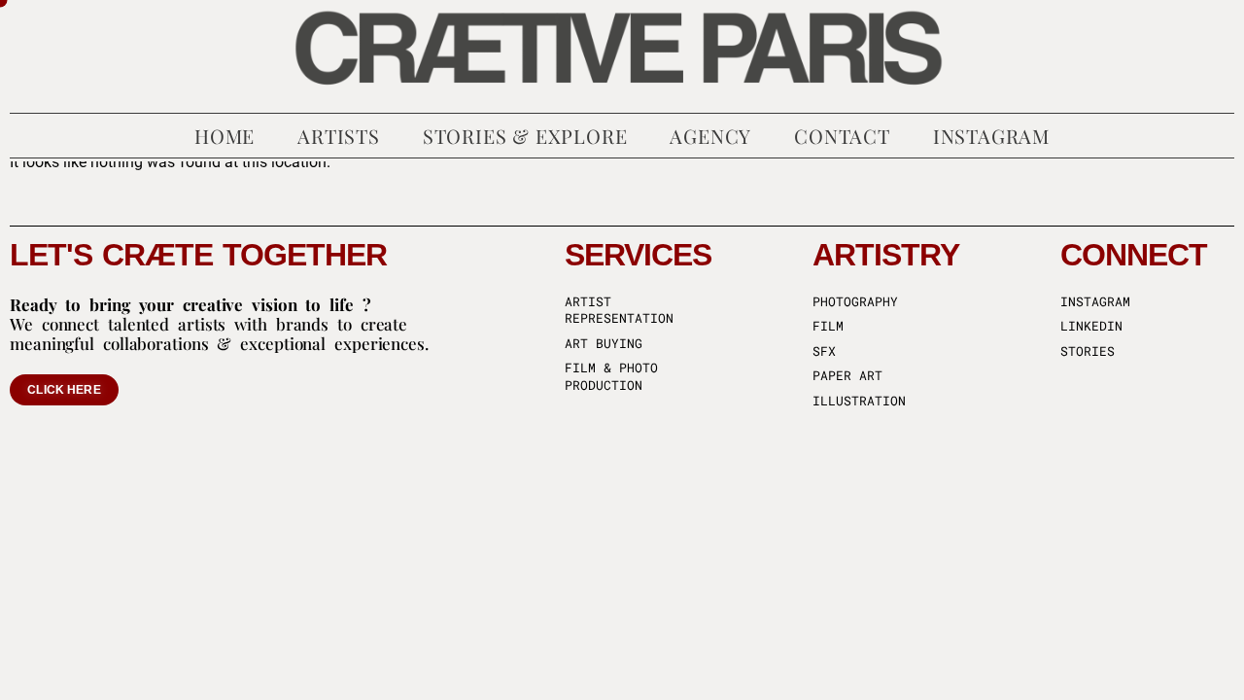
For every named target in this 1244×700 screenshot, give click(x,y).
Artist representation (619, 311)
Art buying (603, 343)
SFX (824, 351)
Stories (1087, 351)
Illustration (859, 401)
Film (828, 326)
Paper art (847, 376)
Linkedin (1091, 326)
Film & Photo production (611, 377)
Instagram (1095, 302)
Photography (855, 302)
